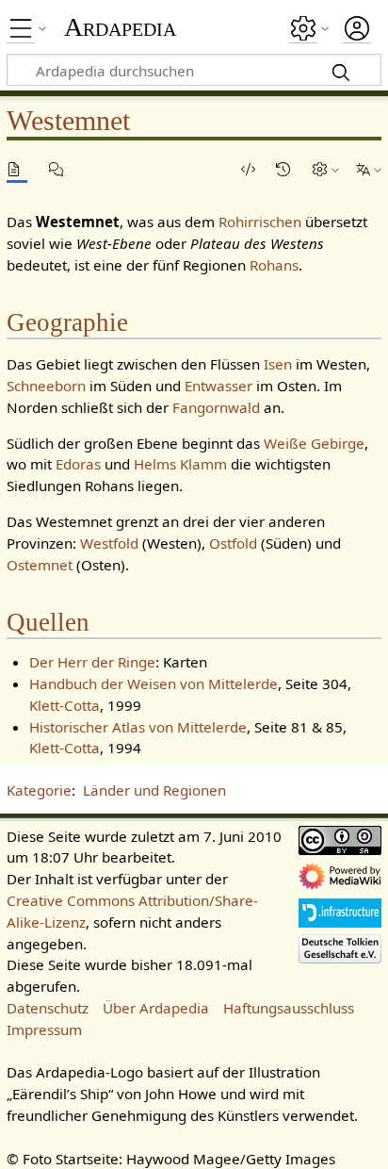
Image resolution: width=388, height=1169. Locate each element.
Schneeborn (46, 385)
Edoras (78, 463)
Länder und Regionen (154, 790)
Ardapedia (120, 27)
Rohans (274, 264)
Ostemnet (40, 564)
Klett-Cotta (64, 705)
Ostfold (233, 543)
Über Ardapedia (156, 1007)
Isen (278, 363)
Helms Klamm (180, 463)
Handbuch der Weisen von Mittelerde (153, 683)
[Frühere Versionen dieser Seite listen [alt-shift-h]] (286, 169)
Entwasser (218, 385)
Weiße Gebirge (314, 443)
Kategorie (39, 790)
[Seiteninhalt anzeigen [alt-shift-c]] (17, 169)
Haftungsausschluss (288, 1007)
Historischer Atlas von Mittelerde (138, 726)
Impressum (44, 1029)
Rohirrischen (259, 221)
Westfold (109, 543)
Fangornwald (216, 407)
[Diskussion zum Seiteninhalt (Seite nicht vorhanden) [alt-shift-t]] (59, 169)
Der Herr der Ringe (92, 661)
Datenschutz (48, 1007)
